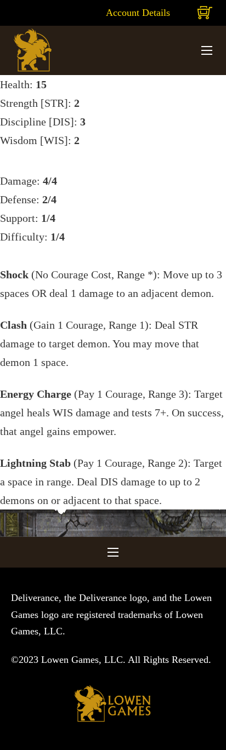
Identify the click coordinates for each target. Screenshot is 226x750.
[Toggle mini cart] (204, 12)
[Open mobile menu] (206, 50)
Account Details (138, 12)
